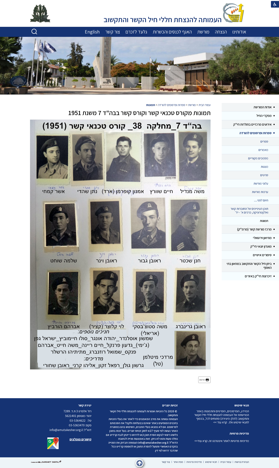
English (92, 31)
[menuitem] (239, 32)
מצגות (264, 167)
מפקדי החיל (264, 115)
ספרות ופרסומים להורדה (255, 133)
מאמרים (263, 150)
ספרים (264, 141)
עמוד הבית (205, 105)
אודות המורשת (263, 107)
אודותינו (239, 31)
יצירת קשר (84, 405)
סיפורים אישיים (262, 255)
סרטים (264, 175)
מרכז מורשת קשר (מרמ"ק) (254, 229)
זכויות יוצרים (170, 405)
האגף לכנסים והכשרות (172, 31)
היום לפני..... (261, 200)
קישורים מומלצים (80, 439)
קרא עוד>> (200, 441)
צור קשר (112, 31)
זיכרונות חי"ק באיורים (258, 276)
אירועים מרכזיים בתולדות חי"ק (252, 124)
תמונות (264, 221)
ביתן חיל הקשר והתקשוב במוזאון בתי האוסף (249, 265)
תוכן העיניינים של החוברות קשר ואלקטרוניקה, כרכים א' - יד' (249, 210)
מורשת (203, 31)
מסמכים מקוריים (258, 158)
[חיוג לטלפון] (86, 420)
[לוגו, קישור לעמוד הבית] (233, 13)
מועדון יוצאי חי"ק (261, 246)
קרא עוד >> (220, 422)
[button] (34, 31)
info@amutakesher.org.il (153, 442)
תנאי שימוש (241, 405)
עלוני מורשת (260, 183)
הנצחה (221, 31)
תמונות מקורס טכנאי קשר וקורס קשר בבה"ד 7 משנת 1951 (139, 112)
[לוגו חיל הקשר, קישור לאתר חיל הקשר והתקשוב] (40, 13)
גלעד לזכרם (136, 31)
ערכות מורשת (260, 192)
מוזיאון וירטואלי (262, 238)
